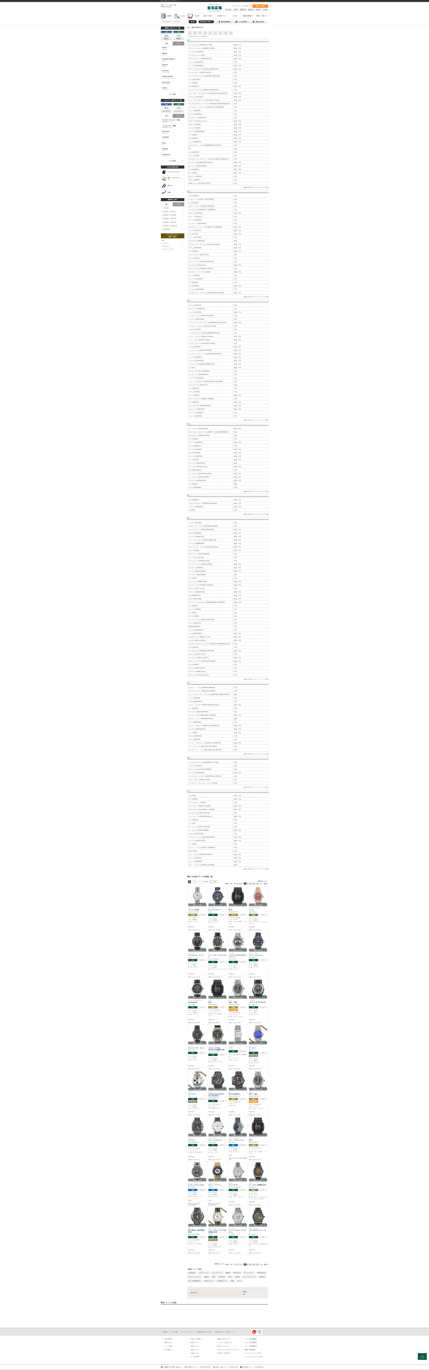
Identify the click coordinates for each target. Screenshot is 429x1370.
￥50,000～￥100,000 (168, 211)
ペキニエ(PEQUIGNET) (196, 630)
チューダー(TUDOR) (194, 449)
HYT (189, 149)
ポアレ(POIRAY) (193, 664)
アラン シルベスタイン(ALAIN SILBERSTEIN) (203, 69)
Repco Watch (192, 851)
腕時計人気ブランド (224, 1339)
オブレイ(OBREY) (194, 180)
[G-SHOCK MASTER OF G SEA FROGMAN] (217, 1080)
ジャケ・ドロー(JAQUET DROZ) (199, 340)
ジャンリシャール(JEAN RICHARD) (199, 350)
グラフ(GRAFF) (193, 251)
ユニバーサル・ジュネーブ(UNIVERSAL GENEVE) (204, 776)
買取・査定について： (222, 1367)
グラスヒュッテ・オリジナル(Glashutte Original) (204, 244)
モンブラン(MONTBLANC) (196, 729)
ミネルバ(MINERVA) (195, 736)
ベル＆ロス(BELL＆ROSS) (197, 640)
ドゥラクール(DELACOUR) (197, 480)
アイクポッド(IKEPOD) (195, 52)
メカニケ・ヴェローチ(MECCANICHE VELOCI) (203, 705)
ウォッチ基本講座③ (251, 1346)
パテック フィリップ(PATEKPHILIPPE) (201, 529)
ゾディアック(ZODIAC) (195, 412)
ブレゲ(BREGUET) (194, 595)
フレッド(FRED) (193, 616)
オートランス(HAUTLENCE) (197, 166)
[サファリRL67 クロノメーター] (258, 1216)
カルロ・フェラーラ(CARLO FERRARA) (201, 206)
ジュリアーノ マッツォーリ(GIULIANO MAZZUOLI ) (205, 354)
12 (257, 883)
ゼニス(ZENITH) (193, 402)
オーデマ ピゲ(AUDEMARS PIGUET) (200, 162)
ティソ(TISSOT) (193, 460)
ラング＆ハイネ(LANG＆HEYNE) (199, 813)
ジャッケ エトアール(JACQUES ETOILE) (201, 343)
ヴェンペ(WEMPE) (194, 110)
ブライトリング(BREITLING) (197, 581)
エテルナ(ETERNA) (194, 124)
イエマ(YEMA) (193, 83)
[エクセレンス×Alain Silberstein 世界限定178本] (217, 1034)
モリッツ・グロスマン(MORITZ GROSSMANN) (203, 725)
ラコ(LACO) (192, 795)
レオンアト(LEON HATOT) (197, 840)
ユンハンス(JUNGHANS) (196, 773)
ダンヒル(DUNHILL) (194, 446)
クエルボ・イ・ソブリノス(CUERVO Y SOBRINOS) (205, 227)
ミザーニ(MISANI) (194, 698)
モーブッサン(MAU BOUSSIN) (198, 712)
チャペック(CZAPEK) (195, 456)
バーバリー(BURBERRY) (196, 543)
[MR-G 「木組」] (238, 988)
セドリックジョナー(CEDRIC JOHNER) (201, 399)
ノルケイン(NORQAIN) (195, 507)
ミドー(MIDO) (192, 732)
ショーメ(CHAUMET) (195, 357)
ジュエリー (165, 243)
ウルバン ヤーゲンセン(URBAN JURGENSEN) (203, 90)
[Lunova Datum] (197, 988)
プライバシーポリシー (187, 1332)
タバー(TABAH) (193, 439)
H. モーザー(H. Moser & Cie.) (197, 121)
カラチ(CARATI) (193, 196)
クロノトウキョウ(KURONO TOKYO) (200, 268)
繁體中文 (243, 9)
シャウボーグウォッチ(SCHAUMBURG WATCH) (204, 333)
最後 (265, 883)
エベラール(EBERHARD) (196, 131)
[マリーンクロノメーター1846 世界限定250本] (217, 1216)
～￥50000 (165, 208)
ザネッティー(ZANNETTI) (196, 309)
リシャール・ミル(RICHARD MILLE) (200, 816)
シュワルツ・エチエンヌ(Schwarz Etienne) (202, 326)
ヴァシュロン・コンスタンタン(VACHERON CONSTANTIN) (207, 93)
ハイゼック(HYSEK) (194, 523)
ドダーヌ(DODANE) (194, 487)
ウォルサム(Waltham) (195, 114)
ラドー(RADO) (193, 799)
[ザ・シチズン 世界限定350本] (258, 1171)
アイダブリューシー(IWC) (196, 55)
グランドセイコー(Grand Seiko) (198, 255)
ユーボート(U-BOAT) (195, 766)
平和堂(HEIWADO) (194, 626)
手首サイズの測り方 (224, 1353)
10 (250, 883)
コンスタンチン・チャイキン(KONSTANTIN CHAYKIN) (206, 293)
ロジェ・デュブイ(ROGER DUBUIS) (200, 854)
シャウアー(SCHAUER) (195, 378)
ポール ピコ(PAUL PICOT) (196, 654)
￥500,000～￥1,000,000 (169, 226)
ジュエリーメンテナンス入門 (253, 1356)
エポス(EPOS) (193, 138)
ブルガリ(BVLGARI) (194, 599)
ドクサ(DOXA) (193, 484)
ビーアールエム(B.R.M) (195, 557)
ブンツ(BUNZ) (192, 606)
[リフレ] (238, 1034)
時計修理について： (249, 1367)
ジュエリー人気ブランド (225, 1342)
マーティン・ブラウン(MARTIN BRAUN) (201, 687)
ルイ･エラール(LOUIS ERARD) (198, 830)
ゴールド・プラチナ (168, 249)
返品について (195, 1349)
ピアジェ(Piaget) (193, 550)
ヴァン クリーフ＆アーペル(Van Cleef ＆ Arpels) (204, 100)
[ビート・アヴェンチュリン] (238, 1126)
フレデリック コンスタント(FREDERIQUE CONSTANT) (206, 602)
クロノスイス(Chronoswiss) (197, 265)
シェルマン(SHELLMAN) (196, 319)
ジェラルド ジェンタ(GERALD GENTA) (201, 315)
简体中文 (251, 9)
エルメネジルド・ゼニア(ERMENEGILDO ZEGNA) (204, 145)
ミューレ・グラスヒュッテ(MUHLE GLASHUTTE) (204, 743)
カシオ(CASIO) (193, 203)
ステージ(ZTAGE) (194, 392)
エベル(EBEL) (192, 135)
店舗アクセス (168, 1342)
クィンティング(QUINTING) (197, 223)
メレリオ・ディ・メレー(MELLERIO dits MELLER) (205, 750)
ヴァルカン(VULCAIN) (195, 97)
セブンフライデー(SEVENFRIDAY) (199, 405)
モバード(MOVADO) (194, 722)
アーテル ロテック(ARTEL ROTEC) (199, 72)
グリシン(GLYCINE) (194, 237)
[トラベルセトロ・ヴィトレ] (197, 941)
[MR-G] (238, 896)
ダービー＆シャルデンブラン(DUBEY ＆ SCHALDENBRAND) (208, 432)
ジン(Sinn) (191, 367)
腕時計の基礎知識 (250, 1349)
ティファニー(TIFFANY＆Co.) (198, 466)
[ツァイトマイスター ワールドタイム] (238, 1216)
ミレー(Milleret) (193, 708)
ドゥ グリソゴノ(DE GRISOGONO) (199, 473)
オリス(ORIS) (192, 173)
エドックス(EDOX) (194, 128)
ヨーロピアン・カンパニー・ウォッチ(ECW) (202, 783)
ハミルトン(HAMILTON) (196, 536)
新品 (235, 45)
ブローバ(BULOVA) (194, 623)
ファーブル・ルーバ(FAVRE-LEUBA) (200, 564)
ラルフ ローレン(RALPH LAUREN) (199, 806)
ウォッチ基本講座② (251, 1342)
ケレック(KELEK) (194, 275)
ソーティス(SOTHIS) (195, 416)
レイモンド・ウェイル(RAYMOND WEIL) (201, 837)
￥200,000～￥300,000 (169, 218)
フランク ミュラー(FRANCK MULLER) (200, 585)
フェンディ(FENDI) (194, 609)
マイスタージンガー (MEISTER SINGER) (201, 691)
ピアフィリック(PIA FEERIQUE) (199, 554)
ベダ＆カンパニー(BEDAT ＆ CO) (199, 637)
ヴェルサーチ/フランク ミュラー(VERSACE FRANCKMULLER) (209, 104)
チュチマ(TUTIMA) (194, 453)
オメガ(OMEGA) (193, 169)
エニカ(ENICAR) (193, 152)
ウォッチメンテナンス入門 (253, 1353)
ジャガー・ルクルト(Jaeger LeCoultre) (200, 336)
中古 (239, 45)
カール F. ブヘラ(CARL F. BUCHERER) (201, 199)
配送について (195, 1346)
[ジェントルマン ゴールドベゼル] (217, 941)
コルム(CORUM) (193, 286)
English (258, 9)
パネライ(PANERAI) (194, 533)
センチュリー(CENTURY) (196, 409)
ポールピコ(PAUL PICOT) (196, 668)
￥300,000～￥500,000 (169, 222)
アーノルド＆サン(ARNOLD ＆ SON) (200, 45)
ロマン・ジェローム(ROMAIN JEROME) (201, 865)
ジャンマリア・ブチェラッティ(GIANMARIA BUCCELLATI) (207, 322)
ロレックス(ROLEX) (194, 858)
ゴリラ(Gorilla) (193, 282)
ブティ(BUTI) (192, 578)
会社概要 (164, 1332)
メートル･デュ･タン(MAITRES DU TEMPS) (202, 746)
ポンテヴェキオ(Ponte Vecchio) (198, 675)
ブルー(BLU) (192, 613)
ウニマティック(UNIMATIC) (197, 117)
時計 (163, 240)
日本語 (265, 9)
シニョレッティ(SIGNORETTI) (198, 374)
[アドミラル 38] (238, 1171)
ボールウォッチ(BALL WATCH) (198, 658)
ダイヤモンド (166, 246)
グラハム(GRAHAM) (194, 248)
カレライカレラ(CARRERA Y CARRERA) (201, 210)
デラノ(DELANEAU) (194, 470)
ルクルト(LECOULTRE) (195, 834)
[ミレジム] (258, 896)
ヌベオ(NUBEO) (193, 500)
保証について (195, 1353)
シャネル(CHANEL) (194, 347)
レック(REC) (192, 844)
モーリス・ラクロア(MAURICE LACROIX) (202, 715)
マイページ (238, 6)
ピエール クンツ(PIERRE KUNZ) (199, 561)
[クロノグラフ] (197, 1080)
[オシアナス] (197, 1126)
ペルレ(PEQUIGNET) (195, 633)
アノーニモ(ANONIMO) (195, 65)
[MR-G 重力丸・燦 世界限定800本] (197, 1216)
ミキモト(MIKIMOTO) (195, 701)
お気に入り (248, 6)
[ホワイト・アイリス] (217, 1171)
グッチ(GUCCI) (193, 234)
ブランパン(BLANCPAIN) (196, 592)
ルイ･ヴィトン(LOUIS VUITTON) (199, 827)
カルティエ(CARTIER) (195, 213)
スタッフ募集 (174, 1332)
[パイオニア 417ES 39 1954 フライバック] (238, 941)
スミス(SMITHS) (193, 388)
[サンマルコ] (258, 1034)
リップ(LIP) (192, 823)
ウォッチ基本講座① (251, 1339)
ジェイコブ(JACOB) (194, 312)
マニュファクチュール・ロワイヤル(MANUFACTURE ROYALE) (209, 694)
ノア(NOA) (191, 510)
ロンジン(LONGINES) (195, 861)
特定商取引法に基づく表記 (203, 1332)
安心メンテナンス (223, 1346)
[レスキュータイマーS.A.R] (197, 1171)
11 (254, 883)
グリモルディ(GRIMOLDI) (196, 241)
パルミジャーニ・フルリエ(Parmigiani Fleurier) (203, 547)
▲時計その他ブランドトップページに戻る (256, 187)
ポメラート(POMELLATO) (196, 671)
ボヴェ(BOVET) (193, 647)
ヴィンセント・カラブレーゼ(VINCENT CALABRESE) (206, 107)
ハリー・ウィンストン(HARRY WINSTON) (202, 540)
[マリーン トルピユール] (258, 941)
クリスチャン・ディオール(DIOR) (199, 272)
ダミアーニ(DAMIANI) (195, 442)
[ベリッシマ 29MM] (197, 896)
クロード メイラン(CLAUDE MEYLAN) (200, 261)
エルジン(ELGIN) (193, 155)
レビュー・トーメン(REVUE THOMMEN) (201, 847)
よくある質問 (195, 1356)
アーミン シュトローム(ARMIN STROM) (201, 48)
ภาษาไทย (228, 9)
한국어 (236, 9)
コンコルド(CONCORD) (196, 289)
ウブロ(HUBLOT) (193, 86)
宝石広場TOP (168, 1339)
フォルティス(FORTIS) (195, 568)
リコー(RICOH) (193, 820)
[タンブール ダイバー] (217, 896)
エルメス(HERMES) (194, 142)
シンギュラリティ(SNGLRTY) (198, 385)
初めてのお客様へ (196, 1339)
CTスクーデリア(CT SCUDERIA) (199, 371)
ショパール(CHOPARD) (195, 360)
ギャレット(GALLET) (195, 216)
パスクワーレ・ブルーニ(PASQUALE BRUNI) (203, 526)
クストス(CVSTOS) (194, 230)
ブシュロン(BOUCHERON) (197, 571)
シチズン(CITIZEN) (194, 329)
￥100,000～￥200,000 (169, 215)
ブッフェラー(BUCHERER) (197, 574)
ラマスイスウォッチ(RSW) (197, 802)
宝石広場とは (168, 1349)
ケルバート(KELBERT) (195, 279)
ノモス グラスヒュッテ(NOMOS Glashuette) (202, 503)
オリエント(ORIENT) (195, 176)
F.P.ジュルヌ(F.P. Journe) (196, 588)
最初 (227, 883)
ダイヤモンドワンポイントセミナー (228, 1349)
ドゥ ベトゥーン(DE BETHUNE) (198, 477)
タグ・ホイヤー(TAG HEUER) (198, 428)
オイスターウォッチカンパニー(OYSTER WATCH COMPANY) (208, 159)
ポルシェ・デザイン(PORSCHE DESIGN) (201, 661)
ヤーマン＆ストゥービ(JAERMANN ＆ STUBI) (203, 762)
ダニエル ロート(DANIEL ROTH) (198, 435)
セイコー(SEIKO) (194, 395)
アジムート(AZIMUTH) (195, 62)
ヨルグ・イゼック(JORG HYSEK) (199, 779)
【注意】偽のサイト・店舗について (224, 1332)
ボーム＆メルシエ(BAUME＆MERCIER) (201, 651)
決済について (195, 1342)
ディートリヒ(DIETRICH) (196, 463)
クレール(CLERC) (194, 258)
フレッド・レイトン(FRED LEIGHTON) (201, 619)
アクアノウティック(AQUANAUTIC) (200, 59)
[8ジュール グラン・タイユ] (197, 1034)
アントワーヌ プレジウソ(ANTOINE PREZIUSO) (204, 76)
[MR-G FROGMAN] (238, 1080)
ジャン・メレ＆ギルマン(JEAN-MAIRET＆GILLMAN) (205, 381)
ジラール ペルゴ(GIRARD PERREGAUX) (201, 364)
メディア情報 (168, 1346)
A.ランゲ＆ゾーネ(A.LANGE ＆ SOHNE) (201, 809)
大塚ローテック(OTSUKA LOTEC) (199, 183)
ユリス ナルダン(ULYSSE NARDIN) (199, 769)
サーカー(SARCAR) (194, 305)
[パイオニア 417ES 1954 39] (258, 988)
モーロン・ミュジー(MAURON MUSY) (200, 719)
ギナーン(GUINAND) (195, 220)
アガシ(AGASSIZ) (194, 79)
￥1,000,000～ (166, 229)
